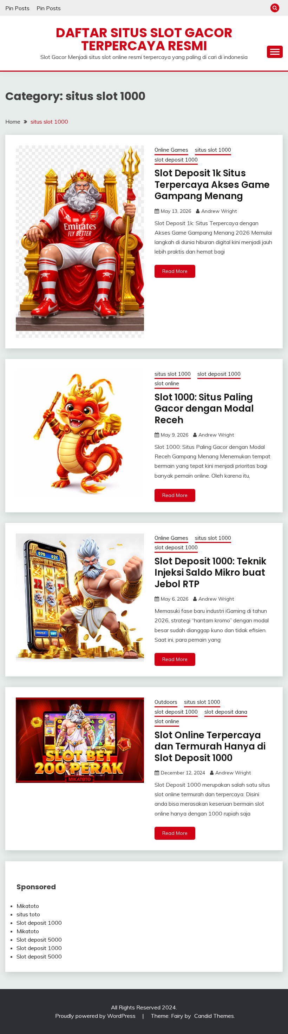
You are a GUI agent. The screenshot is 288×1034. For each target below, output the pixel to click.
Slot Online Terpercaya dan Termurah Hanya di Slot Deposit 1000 (210, 746)
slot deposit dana (225, 711)
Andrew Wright (219, 211)
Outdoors (166, 702)
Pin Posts (17, 8)
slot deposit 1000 (176, 159)
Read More (175, 271)
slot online (167, 383)
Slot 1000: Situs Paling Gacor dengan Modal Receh (204, 408)
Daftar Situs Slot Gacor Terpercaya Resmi (144, 39)
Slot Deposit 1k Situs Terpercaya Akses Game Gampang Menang (212, 184)
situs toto (28, 914)
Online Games (171, 149)
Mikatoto (28, 905)
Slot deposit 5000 (39, 939)
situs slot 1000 (213, 149)
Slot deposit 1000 (39, 922)
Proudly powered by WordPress (96, 1015)
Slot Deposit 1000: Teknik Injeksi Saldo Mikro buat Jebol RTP (210, 572)
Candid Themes (214, 1015)
